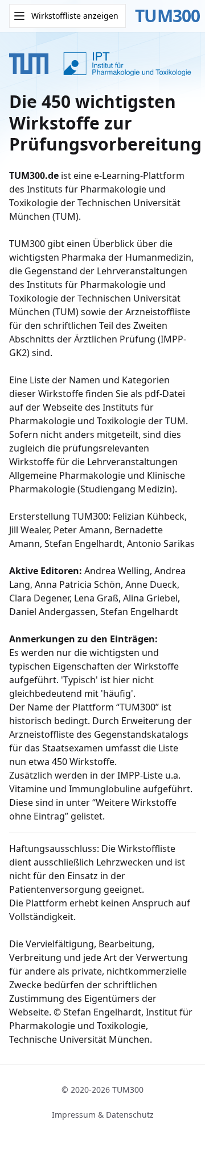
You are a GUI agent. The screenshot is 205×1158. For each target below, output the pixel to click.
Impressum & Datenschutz (103, 1114)
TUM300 (167, 16)
